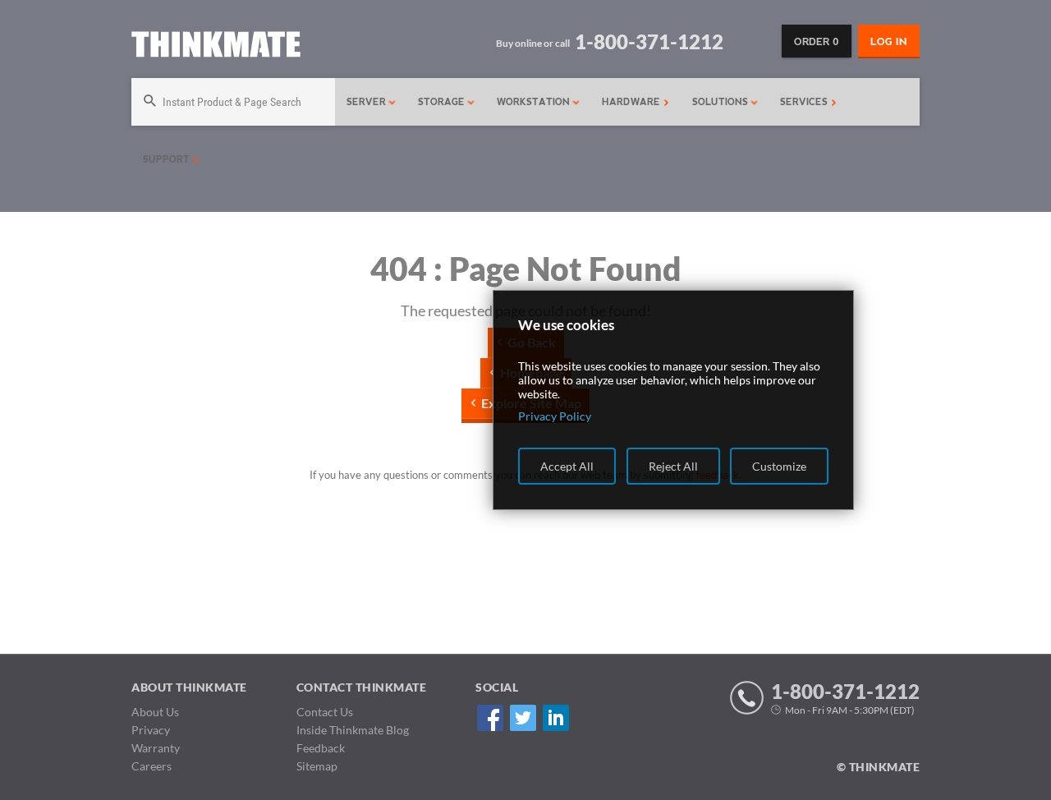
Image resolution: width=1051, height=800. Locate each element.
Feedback (320, 748)
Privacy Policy (554, 416)
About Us (155, 712)
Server (368, 102)
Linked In (555, 717)
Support (168, 159)
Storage (443, 102)
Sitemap (316, 766)
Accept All (567, 466)
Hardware (632, 102)
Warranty (155, 748)
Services (805, 102)
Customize (779, 466)
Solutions (721, 102)
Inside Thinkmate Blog (352, 730)
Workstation (535, 102)
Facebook (489, 717)
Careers (151, 766)
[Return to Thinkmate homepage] (216, 47)
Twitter (522, 717)
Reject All (673, 466)
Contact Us (324, 712)
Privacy (150, 730)
